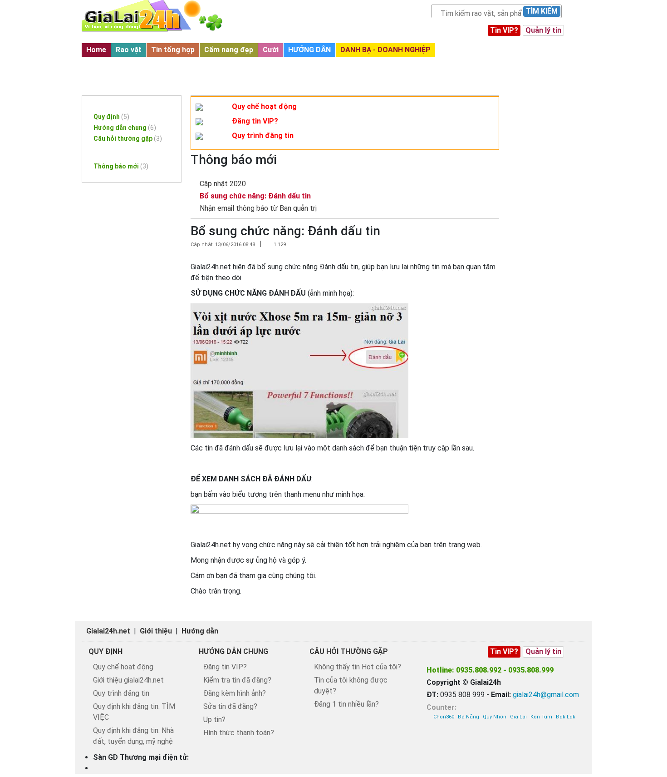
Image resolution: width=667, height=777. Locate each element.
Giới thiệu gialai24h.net (128, 680)
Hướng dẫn (199, 631)
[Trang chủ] (161, 16)
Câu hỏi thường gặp (127, 138)
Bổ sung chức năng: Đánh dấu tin (255, 196)
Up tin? (214, 719)
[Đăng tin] (629, 750)
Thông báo (107, 149)
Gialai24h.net (108, 631)
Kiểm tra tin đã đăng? (237, 680)
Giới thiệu (156, 631)
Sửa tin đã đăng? (230, 706)
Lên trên (652, 750)
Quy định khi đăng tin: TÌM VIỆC (134, 712)
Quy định (111, 116)
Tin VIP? (504, 30)
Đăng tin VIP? (255, 121)
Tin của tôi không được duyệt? (350, 685)
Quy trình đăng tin (263, 135)
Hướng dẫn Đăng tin (121, 100)
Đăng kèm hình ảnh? (234, 693)
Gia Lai (518, 717)
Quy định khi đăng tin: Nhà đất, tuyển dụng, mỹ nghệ (133, 736)
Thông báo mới (113, 64)
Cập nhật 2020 (223, 183)
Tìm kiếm (542, 11)
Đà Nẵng (468, 717)
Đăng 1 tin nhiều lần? (346, 704)
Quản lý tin (543, 30)
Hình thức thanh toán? (238, 732)
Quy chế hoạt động (264, 106)
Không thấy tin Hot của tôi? (357, 667)
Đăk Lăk (565, 717)
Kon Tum (541, 717)
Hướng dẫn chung (124, 127)
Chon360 (443, 717)
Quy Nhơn (494, 717)
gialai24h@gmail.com (546, 694)
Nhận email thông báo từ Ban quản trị (258, 208)
